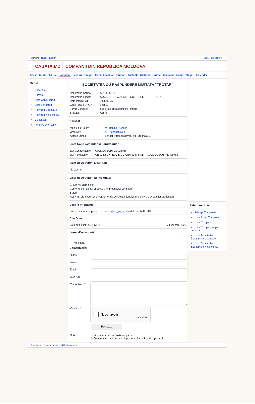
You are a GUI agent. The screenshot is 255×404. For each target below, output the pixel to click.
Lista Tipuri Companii (206, 217)
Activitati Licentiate (46, 109)
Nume (157, 75)
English (52, 58)
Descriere (40, 89)
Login (206, 58)
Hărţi (98, 75)
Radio (179, 75)
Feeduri (77, 75)
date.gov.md (118, 211)
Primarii (121, 75)
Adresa (39, 94)
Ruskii (44, 58)
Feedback (36, 345)
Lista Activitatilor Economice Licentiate (203, 237)
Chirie (53, 75)
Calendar (201, 75)
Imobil (43, 75)
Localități (108, 75)
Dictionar (145, 75)
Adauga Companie (205, 212)
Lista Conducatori (45, 99)
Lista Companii (203, 222)
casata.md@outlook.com (65, 345)
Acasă (33, 75)
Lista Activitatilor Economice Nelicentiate (204, 245)
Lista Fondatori (43, 104)
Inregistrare (216, 58)
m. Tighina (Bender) (116, 127)
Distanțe (133, 75)
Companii (65, 75)
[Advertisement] (127, 28)
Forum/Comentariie (46, 124)
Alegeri (189, 75)
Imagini (88, 75)
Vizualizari (41, 119)
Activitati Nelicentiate (47, 114)
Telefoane (168, 75)
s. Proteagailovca (115, 131)
